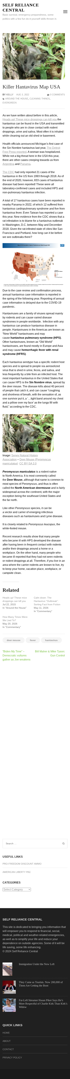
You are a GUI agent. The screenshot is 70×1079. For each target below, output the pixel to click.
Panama (25, 164)
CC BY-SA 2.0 (28, 463)
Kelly (9, 94)
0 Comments (57, 94)
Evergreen (9, 102)
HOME (6, 1032)
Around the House (16, 98)
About (7, 1041)
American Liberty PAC (17, 872)
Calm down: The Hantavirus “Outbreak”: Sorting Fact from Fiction (47, 601)
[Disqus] (34, 708)
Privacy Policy (12, 1057)
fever (33, 640)
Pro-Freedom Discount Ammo (22, 863)
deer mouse (13, 640)
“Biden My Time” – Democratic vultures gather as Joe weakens (16, 655)
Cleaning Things (40, 98)
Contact (8, 1049)
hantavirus (51, 640)
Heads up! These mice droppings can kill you (30, 119)
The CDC (8, 172)
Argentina (8, 164)
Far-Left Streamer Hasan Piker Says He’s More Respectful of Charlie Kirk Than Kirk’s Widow (43, 1003)
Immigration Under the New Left (36, 964)
